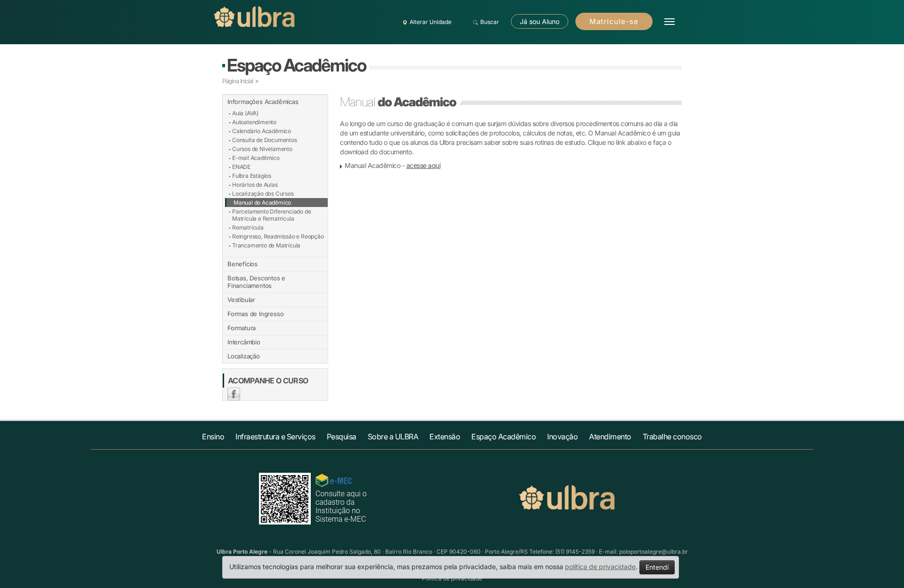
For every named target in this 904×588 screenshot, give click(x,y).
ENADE (241, 166)
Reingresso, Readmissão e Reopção (278, 236)
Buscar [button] (489, 21)
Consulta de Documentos (264, 139)
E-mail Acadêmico (256, 157)
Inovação (562, 436)
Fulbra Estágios (251, 175)
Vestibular (241, 299)
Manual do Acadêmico (262, 202)
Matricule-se (613, 21)
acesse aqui (423, 165)
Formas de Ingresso (255, 314)
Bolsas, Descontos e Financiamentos (256, 281)
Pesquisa (341, 436)
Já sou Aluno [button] (539, 21)
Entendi (657, 567)
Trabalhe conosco (672, 436)
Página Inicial (237, 81)
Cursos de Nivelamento (262, 148)
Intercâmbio (243, 342)
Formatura (241, 328)
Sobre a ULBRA (393, 436)
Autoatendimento (254, 122)
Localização (243, 356)
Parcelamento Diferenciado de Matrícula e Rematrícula (271, 215)
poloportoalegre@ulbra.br (653, 551)
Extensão (444, 436)
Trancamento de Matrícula (266, 245)
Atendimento (610, 436)
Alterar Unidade (431, 21)
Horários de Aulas (255, 184)
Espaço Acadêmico (296, 65)
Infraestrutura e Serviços (275, 436)
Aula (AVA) (245, 113)
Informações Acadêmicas (263, 101)
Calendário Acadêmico (261, 131)
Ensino (213, 436)
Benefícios (242, 264)
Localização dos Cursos (263, 193)
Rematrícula (248, 227)
